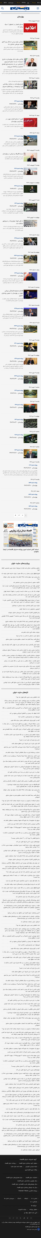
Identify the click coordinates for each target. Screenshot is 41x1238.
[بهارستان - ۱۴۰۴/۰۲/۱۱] (30, 189)
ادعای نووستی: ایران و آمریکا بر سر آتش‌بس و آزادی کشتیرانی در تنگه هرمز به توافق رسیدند (21, 709)
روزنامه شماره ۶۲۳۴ (18, 326)
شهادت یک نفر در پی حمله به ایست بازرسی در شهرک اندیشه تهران (22, 591)
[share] (17, 1218)
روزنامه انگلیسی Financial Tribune (28, 1191)
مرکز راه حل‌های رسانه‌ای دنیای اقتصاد (27, 1187)
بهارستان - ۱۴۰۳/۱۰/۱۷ (16, 407)
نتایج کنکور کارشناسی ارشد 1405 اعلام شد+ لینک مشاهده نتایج (23, 1084)
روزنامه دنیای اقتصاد (10, 1163)
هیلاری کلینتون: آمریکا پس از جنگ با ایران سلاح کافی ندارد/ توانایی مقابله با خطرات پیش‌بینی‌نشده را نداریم (21, 683)
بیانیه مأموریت (22, 1209)
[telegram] (24, 1218)
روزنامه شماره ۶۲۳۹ (18, 273)
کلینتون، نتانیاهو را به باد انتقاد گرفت (29, 609)
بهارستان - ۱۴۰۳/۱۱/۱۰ (16, 393)
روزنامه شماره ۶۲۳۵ (18, 308)
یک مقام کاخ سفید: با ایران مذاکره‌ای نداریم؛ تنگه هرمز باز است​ (23, 881)
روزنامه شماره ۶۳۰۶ (18, 136)
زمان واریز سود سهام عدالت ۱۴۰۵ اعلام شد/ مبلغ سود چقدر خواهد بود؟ (21, 578)
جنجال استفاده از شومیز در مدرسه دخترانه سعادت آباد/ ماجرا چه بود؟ (21, 801)
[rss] (20, 1218)
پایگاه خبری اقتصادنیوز (31, 1170)
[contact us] (13, 1218)
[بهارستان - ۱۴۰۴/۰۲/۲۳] (30, 171)
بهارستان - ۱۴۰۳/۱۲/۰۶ (16, 311)
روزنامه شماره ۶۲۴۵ (18, 238)
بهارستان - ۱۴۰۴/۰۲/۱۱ (16, 189)
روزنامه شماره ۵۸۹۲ (33, 506)
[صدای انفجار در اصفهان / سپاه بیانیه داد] (30, 27)
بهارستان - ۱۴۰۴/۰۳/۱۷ (16, 139)
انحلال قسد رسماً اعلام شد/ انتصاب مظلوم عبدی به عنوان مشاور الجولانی (23, 640)
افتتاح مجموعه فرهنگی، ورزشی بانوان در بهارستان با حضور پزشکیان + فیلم (12, 293)
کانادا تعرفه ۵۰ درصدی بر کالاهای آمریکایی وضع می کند (25, 713)
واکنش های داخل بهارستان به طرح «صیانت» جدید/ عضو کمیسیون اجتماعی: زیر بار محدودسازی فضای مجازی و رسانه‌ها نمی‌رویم (12, 63)
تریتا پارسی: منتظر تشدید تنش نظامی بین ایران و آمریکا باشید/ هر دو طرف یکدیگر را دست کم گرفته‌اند (21, 673)
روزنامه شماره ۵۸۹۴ (33, 494)
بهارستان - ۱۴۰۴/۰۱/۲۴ (16, 206)
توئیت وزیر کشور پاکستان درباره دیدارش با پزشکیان (26, 606)
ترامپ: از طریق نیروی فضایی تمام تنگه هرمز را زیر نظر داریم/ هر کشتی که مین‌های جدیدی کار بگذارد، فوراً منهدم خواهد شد (21, 805)
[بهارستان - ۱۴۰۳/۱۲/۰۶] (30, 312)
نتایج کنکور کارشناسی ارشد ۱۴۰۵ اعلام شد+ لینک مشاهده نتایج (23, 622)
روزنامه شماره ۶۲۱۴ (18, 390)
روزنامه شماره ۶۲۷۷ (18, 186)
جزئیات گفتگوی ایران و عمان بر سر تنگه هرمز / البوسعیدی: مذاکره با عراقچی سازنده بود (21, 834)
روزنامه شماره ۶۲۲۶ (18, 358)
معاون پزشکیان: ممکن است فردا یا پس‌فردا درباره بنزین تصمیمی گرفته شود (21, 569)
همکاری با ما (33, 1202)
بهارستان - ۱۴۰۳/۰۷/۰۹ (30, 468)
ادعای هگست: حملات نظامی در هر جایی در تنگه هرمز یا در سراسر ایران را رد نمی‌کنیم (22, 662)
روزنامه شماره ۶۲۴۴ (18, 255)
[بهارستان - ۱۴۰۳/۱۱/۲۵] (30, 361)
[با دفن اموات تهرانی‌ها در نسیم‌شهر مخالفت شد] (30, 223)
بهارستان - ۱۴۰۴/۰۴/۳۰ (16, 104)
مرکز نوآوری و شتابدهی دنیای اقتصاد (27, 1181)
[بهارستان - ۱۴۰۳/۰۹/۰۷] (30, 453)
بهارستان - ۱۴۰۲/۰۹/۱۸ (30, 497)
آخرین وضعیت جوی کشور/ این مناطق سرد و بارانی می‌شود (24, 913)
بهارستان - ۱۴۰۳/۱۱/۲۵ (16, 361)
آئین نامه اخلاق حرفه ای (30, 1213)
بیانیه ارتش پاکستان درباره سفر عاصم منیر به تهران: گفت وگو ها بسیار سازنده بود (21, 646)
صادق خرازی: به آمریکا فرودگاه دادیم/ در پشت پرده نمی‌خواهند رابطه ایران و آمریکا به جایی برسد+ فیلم (21, 678)
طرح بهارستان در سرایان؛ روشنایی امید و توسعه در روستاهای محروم (13, 85)
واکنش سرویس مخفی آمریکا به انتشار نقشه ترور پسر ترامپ (23, 824)
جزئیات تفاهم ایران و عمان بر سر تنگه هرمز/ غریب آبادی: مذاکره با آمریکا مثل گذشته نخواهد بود (22, 736)
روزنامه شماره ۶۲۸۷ (18, 168)
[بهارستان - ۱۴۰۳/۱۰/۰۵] (30, 438)
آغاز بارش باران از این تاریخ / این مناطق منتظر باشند (26, 744)
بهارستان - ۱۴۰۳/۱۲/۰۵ (16, 329)
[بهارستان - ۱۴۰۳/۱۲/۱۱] (30, 276)
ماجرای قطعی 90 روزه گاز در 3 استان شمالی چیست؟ (25, 1066)
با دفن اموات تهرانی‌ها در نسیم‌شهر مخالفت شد (13, 222)
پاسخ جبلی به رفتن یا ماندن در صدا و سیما (28, 636)
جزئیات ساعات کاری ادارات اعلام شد (30, 632)
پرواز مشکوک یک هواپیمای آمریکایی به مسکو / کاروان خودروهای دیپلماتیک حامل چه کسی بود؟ (22, 768)
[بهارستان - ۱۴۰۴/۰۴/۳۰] (30, 104)
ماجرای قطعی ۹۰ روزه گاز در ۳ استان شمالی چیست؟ (25, 838)
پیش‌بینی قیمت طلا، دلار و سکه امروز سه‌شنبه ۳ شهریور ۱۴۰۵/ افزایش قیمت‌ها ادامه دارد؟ (21, 617)
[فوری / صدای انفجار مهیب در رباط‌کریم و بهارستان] (30, 122)
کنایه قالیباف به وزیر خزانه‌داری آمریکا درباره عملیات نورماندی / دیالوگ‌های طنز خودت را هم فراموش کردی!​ (23, 785)
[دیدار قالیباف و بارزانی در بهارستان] (30, 157)
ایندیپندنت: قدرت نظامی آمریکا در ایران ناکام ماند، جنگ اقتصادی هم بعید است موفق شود (21, 730)
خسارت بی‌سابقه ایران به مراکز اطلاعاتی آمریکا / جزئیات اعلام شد (23, 752)
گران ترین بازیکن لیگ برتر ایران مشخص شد (28, 897)
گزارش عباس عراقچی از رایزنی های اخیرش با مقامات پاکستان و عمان (21, 781)
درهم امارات (6, 3)
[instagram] (31, 1218)
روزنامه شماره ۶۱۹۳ (19, 419)
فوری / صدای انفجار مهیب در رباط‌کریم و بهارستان (14, 120)
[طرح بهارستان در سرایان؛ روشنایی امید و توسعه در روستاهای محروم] (30, 84)
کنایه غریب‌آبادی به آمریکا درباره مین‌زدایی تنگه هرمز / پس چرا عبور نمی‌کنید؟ (22, 748)
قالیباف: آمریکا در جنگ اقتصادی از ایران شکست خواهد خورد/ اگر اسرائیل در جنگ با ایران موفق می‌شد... (22, 816)
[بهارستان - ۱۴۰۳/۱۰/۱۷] (30, 408)
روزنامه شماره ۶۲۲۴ (18, 376)
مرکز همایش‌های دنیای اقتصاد (14, 1178)
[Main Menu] (38, 8)
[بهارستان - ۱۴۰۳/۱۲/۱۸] (30, 241)
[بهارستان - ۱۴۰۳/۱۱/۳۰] (30, 347)
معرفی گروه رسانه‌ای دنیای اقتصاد (28, 1163)
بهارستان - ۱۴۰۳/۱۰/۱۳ (16, 422)
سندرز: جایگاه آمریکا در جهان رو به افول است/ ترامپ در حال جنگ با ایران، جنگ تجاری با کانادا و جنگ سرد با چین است (21, 725)
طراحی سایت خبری (33, 1229)
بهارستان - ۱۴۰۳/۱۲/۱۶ (16, 258)
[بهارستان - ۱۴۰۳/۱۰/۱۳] (30, 423)
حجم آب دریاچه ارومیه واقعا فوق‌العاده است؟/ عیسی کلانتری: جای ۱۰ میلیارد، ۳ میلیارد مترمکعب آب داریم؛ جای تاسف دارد (21, 601)
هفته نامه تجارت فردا (16, 1167)
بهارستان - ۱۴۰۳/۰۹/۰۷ (16, 453)
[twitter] (27, 1218)
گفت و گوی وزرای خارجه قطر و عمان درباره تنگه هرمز (25, 720)
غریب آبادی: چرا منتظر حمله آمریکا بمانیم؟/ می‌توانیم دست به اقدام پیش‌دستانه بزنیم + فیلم (21, 757)
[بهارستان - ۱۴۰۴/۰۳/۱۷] (30, 140)
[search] (2, 8)
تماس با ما (34, 1198)
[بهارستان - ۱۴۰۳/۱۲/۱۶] (30, 259)
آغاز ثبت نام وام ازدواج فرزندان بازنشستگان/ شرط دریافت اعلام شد (22, 884)
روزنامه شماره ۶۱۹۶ (19, 405)
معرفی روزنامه (33, 1209)
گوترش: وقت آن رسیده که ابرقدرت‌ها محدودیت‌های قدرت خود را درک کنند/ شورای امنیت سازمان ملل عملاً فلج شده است (21, 587)
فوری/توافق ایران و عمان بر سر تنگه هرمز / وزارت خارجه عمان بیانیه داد (21, 574)
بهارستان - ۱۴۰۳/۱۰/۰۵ (16, 437)
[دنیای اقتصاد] (19, 8)
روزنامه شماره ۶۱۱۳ (33, 465)
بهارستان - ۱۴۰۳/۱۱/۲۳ (16, 379)
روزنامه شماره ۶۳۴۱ (18, 101)
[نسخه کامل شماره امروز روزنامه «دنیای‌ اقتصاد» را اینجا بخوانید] (20, 534)
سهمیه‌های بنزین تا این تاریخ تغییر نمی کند (28, 842)
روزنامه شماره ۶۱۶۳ (18, 450)
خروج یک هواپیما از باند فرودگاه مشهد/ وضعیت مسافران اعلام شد (22, 820)
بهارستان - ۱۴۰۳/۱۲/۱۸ (16, 241)
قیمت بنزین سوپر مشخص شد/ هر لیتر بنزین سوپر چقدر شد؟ (23, 872)
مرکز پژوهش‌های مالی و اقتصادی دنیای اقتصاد (24, 1184)
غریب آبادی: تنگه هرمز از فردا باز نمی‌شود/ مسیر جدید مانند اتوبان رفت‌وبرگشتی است (22, 777)
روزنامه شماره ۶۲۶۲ (18, 203)
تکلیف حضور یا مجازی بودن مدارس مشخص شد (26, 582)
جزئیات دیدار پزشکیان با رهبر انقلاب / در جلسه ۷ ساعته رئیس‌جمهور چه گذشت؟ (21, 876)
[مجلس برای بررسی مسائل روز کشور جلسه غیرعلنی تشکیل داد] (30, 45)
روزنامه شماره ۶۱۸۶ (19, 435)
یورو (23, 3)
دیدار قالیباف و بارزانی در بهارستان (13, 154)
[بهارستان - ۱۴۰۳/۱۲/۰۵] (30, 329)
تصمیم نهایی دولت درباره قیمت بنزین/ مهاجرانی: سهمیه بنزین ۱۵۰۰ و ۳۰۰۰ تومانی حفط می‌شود (21, 846)
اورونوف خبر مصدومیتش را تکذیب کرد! (29, 717)
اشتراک (19, 1198)
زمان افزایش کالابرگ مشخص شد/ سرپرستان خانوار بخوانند (24, 613)
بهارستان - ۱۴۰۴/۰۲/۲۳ (16, 171)
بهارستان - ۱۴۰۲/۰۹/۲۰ (30, 485)
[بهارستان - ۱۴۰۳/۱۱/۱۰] (30, 394)
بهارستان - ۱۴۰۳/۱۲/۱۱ (16, 276)
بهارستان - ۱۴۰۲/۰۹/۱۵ (30, 509)
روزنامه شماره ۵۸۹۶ (33, 483)
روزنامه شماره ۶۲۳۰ (18, 343)
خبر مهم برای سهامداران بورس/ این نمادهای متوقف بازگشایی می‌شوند (21, 863)
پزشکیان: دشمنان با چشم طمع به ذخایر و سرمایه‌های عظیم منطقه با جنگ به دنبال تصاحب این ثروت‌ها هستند (21, 917)
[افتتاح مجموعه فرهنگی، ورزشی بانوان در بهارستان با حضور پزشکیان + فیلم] (30, 294)
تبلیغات (26, 1198)
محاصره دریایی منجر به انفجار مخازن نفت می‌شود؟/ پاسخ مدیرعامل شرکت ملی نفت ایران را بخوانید (21, 651)
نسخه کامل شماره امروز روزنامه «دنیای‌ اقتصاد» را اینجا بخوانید (21, 550)
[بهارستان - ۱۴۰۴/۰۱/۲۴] (30, 207)
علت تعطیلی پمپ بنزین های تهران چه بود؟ (28, 697)
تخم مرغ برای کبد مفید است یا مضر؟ (29, 740)
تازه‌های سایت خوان (20, 692)
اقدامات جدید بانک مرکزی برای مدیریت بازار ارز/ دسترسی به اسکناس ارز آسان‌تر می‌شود (21, 667)
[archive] (9, 1218)
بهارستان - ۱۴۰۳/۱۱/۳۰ (16, 346)
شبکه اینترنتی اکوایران (31, 1167)
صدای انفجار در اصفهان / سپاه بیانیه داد (14, 25)
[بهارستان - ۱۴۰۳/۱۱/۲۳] (30, 379)
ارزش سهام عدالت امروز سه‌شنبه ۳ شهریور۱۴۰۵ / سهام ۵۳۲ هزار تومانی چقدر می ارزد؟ (22, 828)
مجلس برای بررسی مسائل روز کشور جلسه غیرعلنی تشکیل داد (12, 43)
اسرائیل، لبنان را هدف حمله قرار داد (30, 922)
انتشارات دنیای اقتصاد (31, 1178)
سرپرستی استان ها (9, 1198)
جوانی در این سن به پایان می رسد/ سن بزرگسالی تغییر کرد (24, 772)
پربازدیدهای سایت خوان (20, 563)
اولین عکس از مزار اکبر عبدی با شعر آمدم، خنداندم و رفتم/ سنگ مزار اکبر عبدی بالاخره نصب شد (21, 596)
